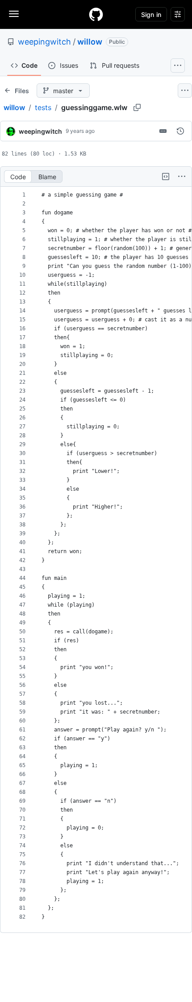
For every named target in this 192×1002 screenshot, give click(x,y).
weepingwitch (44, 41)
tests (43, 107)
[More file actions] (181, 176)
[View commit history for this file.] (180, 131)
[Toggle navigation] (14, 14)
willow (89, 41)
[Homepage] (96, 14)
